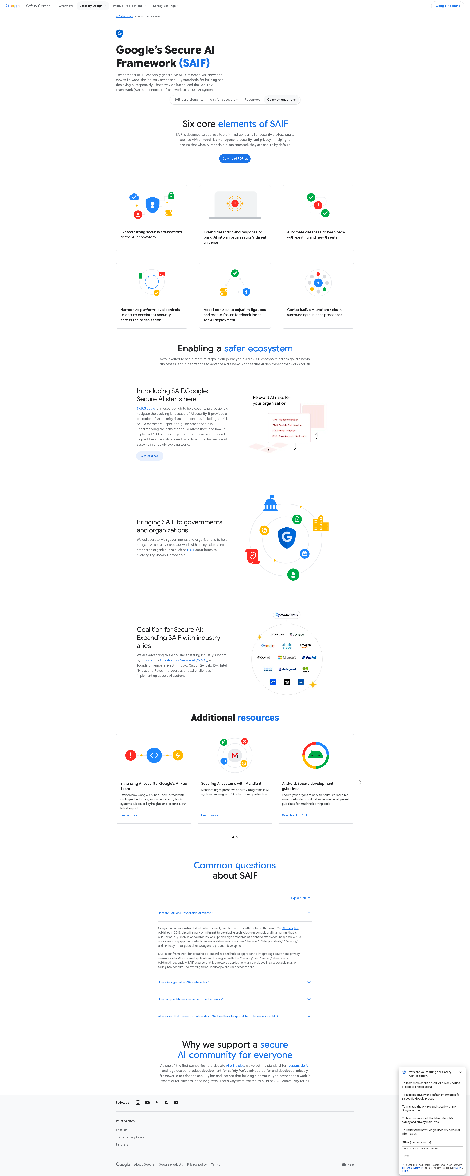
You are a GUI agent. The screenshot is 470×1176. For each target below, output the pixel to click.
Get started (150, 456)
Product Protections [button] (127, 6)
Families (121, 1130)
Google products (171, 1164)
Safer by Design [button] (90, 6)
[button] (235, 913)
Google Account (447, 6)
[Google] (123, 1164)
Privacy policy (197, 1164)
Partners (122, 1144)
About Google (144, 1164)
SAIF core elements (188, 100)
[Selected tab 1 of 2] (233, 837)
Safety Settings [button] (164, 6)
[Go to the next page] (360, 782)
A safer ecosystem (224, 100)
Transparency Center (131, 1137)
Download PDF (232, 158)
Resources (253, 100)
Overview (66, 6)
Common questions (281, 100)
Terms (215, 1164)
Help (351, 1164)
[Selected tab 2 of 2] (237, 837)
